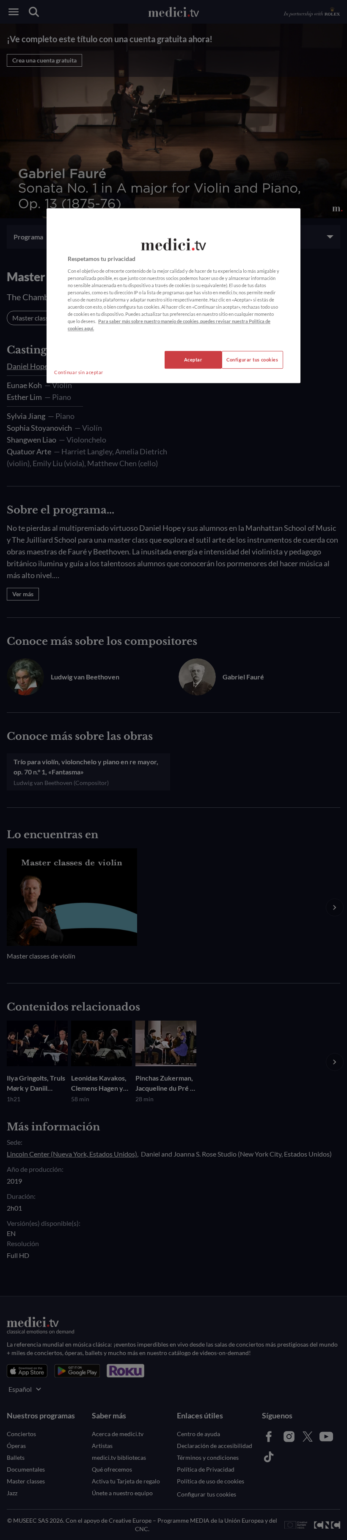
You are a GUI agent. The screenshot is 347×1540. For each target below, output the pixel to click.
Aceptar (193, 359)
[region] (173, 295)
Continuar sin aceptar (78, 372)
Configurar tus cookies (252, 359)
